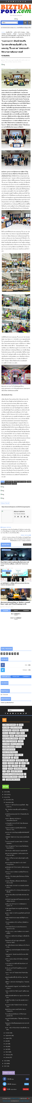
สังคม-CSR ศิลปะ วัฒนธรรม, (11, 62)
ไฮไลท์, (19, 62)
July (6, 1041)
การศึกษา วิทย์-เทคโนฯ (6, 571)
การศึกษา (14, 765)
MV (26, 760)
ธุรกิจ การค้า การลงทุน (19, 32)
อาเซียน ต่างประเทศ (21, 735)
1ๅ (9, 765)
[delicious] (25, 1)
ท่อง (8, 771)
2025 (5, 794)
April (6, 1049)
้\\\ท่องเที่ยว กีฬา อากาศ (12, 779)
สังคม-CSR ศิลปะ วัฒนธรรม (10, 738)
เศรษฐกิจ (18, 746)
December (8, 799)
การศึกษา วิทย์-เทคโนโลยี (9, 741)
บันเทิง (21, 724)
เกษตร (16, 757)
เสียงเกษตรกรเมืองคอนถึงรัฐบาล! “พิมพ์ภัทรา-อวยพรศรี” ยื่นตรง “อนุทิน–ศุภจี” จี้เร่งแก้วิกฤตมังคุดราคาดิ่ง (15, 603)
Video (4, 763)
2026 (5, 792)
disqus (16, 610)
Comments (26, 676)
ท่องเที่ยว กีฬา (9, 32)
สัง (27, 763)
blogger (5, 610)
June (6, 1043)
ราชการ (21, 741)
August (7, 1038)
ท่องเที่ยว (21, 738)
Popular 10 (6, 676)
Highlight (16, 676)
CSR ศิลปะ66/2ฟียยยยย (20, 768)
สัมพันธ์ (5, 765)
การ (4, 771)
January (7, 1057)
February (8, 1054)
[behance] (20, 1)
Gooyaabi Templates (24, 1101)
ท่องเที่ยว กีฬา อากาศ (6, 549)
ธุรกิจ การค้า (6, 757)
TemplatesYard (6, 1101)
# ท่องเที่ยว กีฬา (9, 481)
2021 (5, 1066)
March (7, 1052)
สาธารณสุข (6, 744)
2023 (5, 1060)
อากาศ (5, 768)
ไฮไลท (10, 768)
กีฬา (16, 763)
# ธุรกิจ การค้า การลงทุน (20, 481)
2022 (5, 1063)
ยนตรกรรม (12, 733)
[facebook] (6, 1)
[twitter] (8, 1)
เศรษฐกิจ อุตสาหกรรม (9, 749)
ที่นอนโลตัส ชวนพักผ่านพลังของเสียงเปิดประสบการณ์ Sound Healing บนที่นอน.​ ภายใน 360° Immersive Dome (15, 563)
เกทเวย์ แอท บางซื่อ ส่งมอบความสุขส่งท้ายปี (16, 850)
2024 (5, 797)
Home (2, 32)
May (6, 1046)
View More (28, 544)
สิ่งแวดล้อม (6, 727)
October (7, 1033)
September (8, 1035)
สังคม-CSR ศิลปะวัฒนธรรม (10, 752)
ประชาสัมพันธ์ (24, 730)
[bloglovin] (13, 1)
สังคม (22, 733)
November (8, 802)
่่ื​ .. (3, 779)
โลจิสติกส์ (10, 763)
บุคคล (23, 763)
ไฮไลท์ (14, 34)
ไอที (18, 733)
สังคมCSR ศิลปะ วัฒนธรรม (10, 776)
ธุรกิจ (23, 765)
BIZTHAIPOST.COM (15, 1098)
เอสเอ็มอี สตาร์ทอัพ (8, 754)
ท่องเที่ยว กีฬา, (18, 60)
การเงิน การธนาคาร (16, 727)
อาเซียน (21, 776)
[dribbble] (16, 1)
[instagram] (23, 1)
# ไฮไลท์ (14, 483)
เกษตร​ (3, 590)
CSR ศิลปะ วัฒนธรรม (8, 746)
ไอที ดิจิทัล (15, 730)
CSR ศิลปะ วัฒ (20, 760)
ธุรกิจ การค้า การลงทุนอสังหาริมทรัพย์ (13, 774)
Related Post (6, 544)
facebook (26, 610)
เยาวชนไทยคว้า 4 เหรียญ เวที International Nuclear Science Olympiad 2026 (15, 584)
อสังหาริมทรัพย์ (7, 730)
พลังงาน (5, 733)
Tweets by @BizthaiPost (7, 702)
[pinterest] (11, 1)
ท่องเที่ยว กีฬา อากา (16, 771)
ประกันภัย (5, 735)
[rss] (18, 1)
